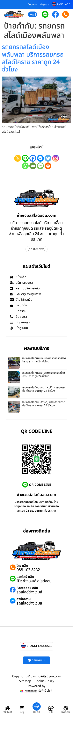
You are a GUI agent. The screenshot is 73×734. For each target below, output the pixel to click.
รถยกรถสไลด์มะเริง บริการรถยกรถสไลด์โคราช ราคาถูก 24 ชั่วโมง (43, 374)
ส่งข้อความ (24, 599)
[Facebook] (32, 158)
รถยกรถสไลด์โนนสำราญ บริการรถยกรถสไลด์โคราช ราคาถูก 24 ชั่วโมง (43, 404)
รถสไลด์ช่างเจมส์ (29, 592)
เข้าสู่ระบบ (44, 4)
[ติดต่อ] (37, 706)
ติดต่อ (36, 712)
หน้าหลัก (7, 712)
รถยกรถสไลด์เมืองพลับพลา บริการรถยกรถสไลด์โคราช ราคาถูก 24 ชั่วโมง (33, 58)
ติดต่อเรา (32, 4)
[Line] (25, 158)
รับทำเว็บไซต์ (45, 691)
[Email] (32, 165)
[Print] (48, 165)
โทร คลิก (22, 565)
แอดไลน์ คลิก (25, 576)
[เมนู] (22, 708)
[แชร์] (51, 708)
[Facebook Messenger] (40, 158)
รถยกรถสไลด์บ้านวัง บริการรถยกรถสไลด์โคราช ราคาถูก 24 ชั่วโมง (44, 360)
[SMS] (40, 165)
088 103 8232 (28, 570)
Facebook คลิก (27, 588)
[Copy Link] (17, 158)
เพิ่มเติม (65, 712)
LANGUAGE (63, 4)
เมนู (22, 712)
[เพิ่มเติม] (65, 708)
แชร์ (51, 712)
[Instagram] (55, 158)
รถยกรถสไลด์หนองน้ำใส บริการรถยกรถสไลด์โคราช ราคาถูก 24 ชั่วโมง (43, 389)
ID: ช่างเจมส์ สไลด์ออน (34, 581)
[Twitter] (48, 158)
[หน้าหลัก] (7, 708)
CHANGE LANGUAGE (39, 646)
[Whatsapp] (25, 165)
